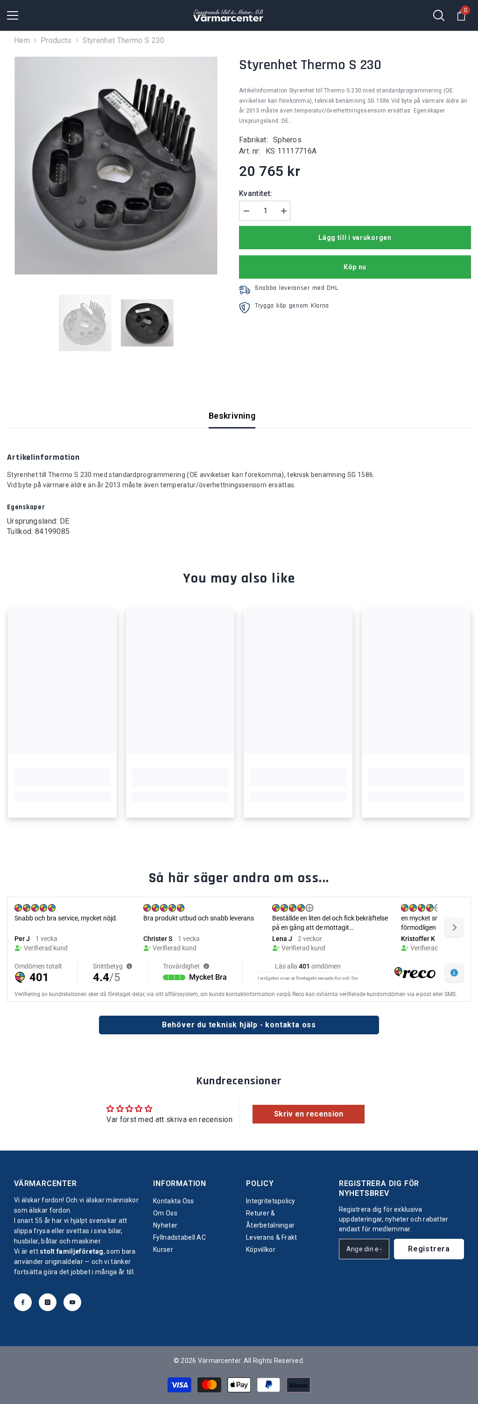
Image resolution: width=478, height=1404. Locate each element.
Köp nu (355, 267)
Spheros (287, 139)
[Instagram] (47, 1302)
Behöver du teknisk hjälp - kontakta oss (239, 1024)
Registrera (429, 1248)
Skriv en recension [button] (309, 1113)
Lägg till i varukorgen (354, 237)
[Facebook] (23, 1302)
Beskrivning (232, 416)
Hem (22, 40)
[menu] (12, 15)
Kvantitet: (255, 193)
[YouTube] (72, 1302)
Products (56, 40)
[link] (62, 782)
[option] (116, 165)
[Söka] (438, 15)
